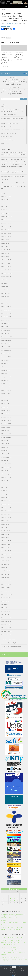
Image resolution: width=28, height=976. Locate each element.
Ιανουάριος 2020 (6, 460)
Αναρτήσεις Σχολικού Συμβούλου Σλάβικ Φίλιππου (11, 647)
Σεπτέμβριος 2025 (7, 233)
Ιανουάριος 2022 (6, 380)
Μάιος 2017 (5, 567)
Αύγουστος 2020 (6, 437)
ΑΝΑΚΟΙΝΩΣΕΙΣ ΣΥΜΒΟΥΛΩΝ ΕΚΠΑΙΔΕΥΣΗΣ (12, 118)
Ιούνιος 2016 (5, 604)
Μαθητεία (8, 37)
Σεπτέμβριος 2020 (7, 433)
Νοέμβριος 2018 (6, 507)
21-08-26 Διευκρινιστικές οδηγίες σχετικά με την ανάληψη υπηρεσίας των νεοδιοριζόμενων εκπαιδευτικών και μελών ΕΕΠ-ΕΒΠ (13, 915)
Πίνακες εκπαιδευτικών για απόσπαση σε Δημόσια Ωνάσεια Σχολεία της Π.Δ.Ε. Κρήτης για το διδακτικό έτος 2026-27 (14, 959)
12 (10, 898)
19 (10, 900)
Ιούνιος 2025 (5, 243)
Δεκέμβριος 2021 (6, 383)
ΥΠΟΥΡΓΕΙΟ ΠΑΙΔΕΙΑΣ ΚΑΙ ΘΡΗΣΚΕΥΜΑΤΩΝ (11, 911)
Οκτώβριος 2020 (6, 430)
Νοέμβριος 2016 (6, 587)
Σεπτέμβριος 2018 (7, 514)
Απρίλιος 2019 (6, 490)
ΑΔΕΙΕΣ (4, 106)
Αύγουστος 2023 (6, 316)
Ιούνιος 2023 (5, 323)
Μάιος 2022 (5, 367)
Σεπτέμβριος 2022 (7, 353)
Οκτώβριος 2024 (6, 270)
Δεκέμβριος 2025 (6, 223)
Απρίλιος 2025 (6, 250)
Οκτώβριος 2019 (6, 470)
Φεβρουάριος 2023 (7, 336)
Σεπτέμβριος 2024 (7, 273)
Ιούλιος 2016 (5, 601)
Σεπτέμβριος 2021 (7, 393)
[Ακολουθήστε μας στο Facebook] (24, 73)
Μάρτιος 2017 (5, 574)
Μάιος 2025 (5, 246)
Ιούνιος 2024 (5, 283)
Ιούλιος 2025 (5, 239)
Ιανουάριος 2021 (6, 420)
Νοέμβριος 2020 (6, 427)
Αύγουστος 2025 (6, 236)
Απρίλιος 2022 (6, 370)
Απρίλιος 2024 (6, 290)
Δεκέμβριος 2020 (6, 423)
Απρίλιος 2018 (6, 530)
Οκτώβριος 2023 (6, 310)
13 (14, 898)
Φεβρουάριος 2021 (7, 417)
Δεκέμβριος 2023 (6, 303)
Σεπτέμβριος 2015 (7, 627)
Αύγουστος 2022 (6, 357)
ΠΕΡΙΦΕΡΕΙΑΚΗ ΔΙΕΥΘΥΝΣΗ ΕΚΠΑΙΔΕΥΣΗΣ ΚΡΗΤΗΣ (13, 934)
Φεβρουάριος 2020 (7, 457)
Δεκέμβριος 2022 (6, 343)
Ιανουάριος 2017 (6, 581)
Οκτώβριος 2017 (6, 551)
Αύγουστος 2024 (6, 276)
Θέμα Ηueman (24, 972)
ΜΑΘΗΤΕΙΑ (3, 9)
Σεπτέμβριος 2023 (7, 313)
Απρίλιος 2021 (6, 410)
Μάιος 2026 (5, 206)
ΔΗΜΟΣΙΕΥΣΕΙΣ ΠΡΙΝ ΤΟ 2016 (9, 133)
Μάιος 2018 (5, 527)
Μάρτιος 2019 (5, 494)
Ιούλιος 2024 (5, 280)
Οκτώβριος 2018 (6, 510)
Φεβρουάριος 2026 (7, 216)
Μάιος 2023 (5, 326)
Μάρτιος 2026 (5, 213)
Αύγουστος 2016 (6, 597)
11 (6, 898)
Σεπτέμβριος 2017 (7, 554)
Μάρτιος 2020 (5, 454)
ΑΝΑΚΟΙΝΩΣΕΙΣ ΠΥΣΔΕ (7, 115)
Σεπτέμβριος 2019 (7, 474)
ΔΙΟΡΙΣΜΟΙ (5, 143)
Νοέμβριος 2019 (6, 467)
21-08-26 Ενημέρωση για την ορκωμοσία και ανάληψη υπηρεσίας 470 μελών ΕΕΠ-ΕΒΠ (12, 928)
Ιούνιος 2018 (5, 524)
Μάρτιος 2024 (5, 293)
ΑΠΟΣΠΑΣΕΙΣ (5, 126)
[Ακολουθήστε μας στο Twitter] (26, 73)
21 (17, 900)
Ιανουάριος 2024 (6, 300)
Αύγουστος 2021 (6, 397)
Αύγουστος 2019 (6, 477)
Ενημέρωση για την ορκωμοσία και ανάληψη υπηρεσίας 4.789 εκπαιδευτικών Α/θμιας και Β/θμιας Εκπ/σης (12, 177)
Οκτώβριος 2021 (6, 390)
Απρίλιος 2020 (6, 450)
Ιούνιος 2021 (5, 403)
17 (3, 900)
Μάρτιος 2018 (5, 534)
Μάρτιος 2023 (5, 333)
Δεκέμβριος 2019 (6, 464)
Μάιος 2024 (5, 286)
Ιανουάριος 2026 (6, 219)
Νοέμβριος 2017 (6, 547)
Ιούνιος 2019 (5, 484)
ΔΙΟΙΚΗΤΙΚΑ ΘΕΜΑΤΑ (7, 140)
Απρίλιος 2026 (6, 209)
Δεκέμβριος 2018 (6, 504)
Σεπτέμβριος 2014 (7, 631)
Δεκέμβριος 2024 (6, 263)
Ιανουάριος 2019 (6, 500)
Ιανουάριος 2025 (6, 260)
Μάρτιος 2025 (5, 253)
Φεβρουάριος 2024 (7, 296)
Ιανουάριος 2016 (6, 621)
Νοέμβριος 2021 (6, 387)
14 (17, 898)
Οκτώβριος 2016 (6, 591)
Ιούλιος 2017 (5, 561)
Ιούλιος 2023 (5, 320)
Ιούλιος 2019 (5, 480)
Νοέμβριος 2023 (6, 306)
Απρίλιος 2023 (6, 330)
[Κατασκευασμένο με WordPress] (10, 972)
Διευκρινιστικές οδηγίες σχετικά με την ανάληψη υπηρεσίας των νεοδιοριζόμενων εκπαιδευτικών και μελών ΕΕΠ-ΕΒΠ (13, 154)
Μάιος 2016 (5, 607)
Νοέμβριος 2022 (6, 347)
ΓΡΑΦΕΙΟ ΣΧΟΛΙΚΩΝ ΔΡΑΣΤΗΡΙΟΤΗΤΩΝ (11, 130)
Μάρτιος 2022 (5, 373)
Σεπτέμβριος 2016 (7, 594)
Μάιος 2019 (5, 487)
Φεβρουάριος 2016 (7, 617)
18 (6, 900)
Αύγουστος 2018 (6, 517)
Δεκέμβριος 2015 (6, 624)
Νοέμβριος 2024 (6, 266)
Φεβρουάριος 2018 (7, 537)
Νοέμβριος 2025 (6, 226)
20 (14, 900)
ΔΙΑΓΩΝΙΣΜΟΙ (5, 136)
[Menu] (26, 6)
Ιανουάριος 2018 (6, 541)
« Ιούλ (2, 906)
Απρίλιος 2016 (6, 611)
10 (3, 898)
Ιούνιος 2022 (5, 363)
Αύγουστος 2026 (6, 196)
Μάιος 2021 (5, 407)
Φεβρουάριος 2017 (7, 577)
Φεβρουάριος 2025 (7, 256)
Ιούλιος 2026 (5, 199)
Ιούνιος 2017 (5, 564)
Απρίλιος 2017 (6, 571)
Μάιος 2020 (5, 447)
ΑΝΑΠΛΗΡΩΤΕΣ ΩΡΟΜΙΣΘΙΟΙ (9, 123)
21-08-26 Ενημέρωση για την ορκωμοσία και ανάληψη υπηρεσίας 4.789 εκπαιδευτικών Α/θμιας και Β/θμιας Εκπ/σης (13, 922)
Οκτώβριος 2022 (6, 350)
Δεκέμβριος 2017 (6, 544)
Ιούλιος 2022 (5, 360)
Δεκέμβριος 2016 (6, 584)
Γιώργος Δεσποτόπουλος (12, 23)
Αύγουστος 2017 (6, 557)
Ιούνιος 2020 (5, 444)
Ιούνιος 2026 (5, 203)
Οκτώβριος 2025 (6, 229)
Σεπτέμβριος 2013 (7, 634)
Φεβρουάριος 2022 (7, 377)
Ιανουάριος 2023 (6, 340)
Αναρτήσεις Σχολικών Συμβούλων (10, 643)
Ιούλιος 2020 (5, 440)
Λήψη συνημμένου (5, 26)
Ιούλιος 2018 (5, 520)
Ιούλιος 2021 (5, 400)
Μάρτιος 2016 (5, 614)
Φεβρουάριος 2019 (7, 497)
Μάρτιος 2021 (5, 413)
